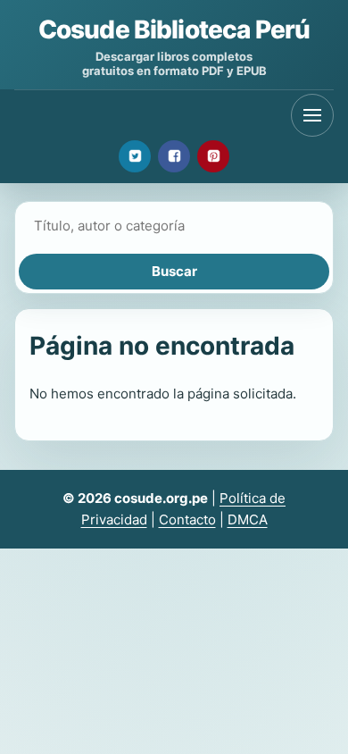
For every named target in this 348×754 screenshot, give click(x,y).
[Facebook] (174, 156)
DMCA (248, 519)
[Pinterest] (213, 156)
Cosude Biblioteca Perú (174, 29)
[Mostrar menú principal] (312, 115)
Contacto (187, 519)
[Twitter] (135, 156)
